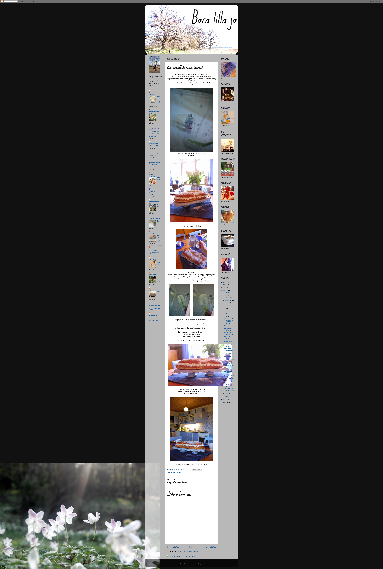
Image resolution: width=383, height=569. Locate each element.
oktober (227, 298)
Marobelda (152, 259)
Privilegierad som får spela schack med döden (229, 343)
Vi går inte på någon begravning (154, 251)
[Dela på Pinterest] (201, 470)
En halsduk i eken (158, 278)
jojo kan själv (153, 290)
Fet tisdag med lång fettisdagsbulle (229, 378)
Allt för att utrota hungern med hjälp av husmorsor (229, 321)
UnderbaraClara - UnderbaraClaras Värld (154, 307)
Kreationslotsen (154, 128)
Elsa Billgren (153, 320)
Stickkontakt (153, 143)
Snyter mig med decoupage (229, 333)
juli (226, 305)
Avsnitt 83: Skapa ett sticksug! (154, 146)
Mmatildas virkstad (152, 93)
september (228, 300)
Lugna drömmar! (158, 262)
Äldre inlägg (211, 547)
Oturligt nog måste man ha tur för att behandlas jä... (229, 365)
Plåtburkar (158, 205)
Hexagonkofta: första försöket (158, 100)
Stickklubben (153, 234)
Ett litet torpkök (158, 222)
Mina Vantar (153, 274)
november (228, 295)
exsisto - (152, 249)
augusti (227, 303)
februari (227, 393)
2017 (225, 282)
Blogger (200, 564)
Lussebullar (152, 155)
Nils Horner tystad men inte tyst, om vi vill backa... (229, 351)
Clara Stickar (153, 315)
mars (226, 316)
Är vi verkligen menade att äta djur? (153, 165)
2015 (225, 287)
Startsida (193, 547)
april (226, 313)
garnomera (152, 191)
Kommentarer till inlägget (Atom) (188, 551)
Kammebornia (153, 154)
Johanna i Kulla (154, 218)
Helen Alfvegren (154, 162)
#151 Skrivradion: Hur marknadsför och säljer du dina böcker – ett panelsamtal (154, 133)
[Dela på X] (197, 470)
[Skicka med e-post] (193, 470)
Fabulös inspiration (152, 175)
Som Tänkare (177, 472)
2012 (225, 402)
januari (227, 396)
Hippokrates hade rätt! (228, 329)
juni (226, 308)
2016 (225, 285)
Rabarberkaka (158, 179)
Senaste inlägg (173, 547)
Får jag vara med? (228, 371)
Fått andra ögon (227, 337)
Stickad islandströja (158, 294)
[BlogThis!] (195, 470)
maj (226, 311)
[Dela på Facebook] (199, 470)
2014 (225, 290)
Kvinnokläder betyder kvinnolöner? (229, 357)
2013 (225, 399)
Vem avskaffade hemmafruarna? (229, 384)
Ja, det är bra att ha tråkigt (229, 389)
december (228, 292)
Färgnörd (227, 326)
